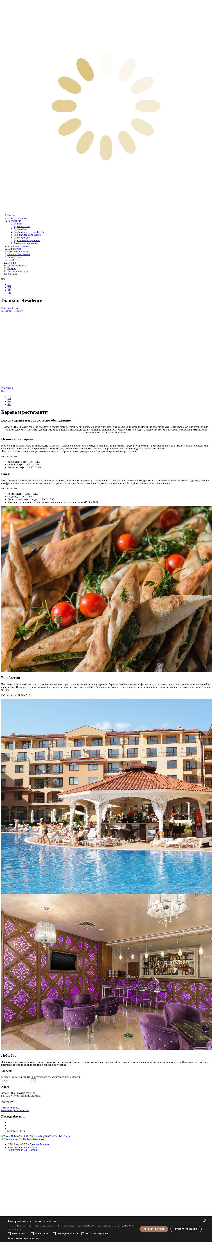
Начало (11, 215)
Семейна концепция (18, 251)
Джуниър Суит (22, 237)
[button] (71, 1238)
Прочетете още (15, 1229)
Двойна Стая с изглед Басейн (29, 232)
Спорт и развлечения (18, 254)
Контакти (12, 274)
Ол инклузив (14, 248)
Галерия (11, 268)
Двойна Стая (20, 229)
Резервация (7, 388)
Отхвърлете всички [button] (186, 1229)
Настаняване (14, 221)
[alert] (106, 1229)
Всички (18, 223)
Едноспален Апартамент (27, 240)
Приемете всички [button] (154, 1229)
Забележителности (17, 265)
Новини (11, 262)
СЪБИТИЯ (13, 260)
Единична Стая (22, 226)
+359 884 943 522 (10, 1107)
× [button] (208, 1220)
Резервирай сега (9, 308)
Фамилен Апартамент (25, 243)
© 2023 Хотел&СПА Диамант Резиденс (28, 1144)
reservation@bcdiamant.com (15, 1110)
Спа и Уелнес (14, 257)
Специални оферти (17, 271)
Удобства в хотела (16, 218)
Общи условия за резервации (22, 1150)
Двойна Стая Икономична (27, 234)
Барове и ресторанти (18, 246)
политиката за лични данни (22, 1147)
